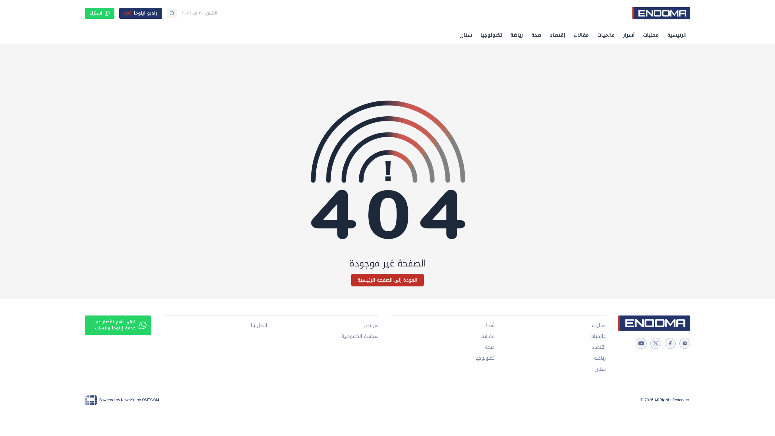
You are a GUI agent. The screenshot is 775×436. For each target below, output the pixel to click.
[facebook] (670, 343)
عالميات (606, 35)
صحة (536, 35)
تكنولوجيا (491, 35)
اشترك (96, 13)
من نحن (371, 325)
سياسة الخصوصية (359, 336)
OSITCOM (150, 399)
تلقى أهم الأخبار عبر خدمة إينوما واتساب (115, 325)
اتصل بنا (259, 325)
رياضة (516, 35)
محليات (651, 35)
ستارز (466, 35)
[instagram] (684, 343)
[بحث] (172, 13)
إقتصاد (557, 35)
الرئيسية (677, 35)
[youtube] (641, 343)
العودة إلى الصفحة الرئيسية (387, 280)
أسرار (629, 35)
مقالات (581, 35)
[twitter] (655, 343)
